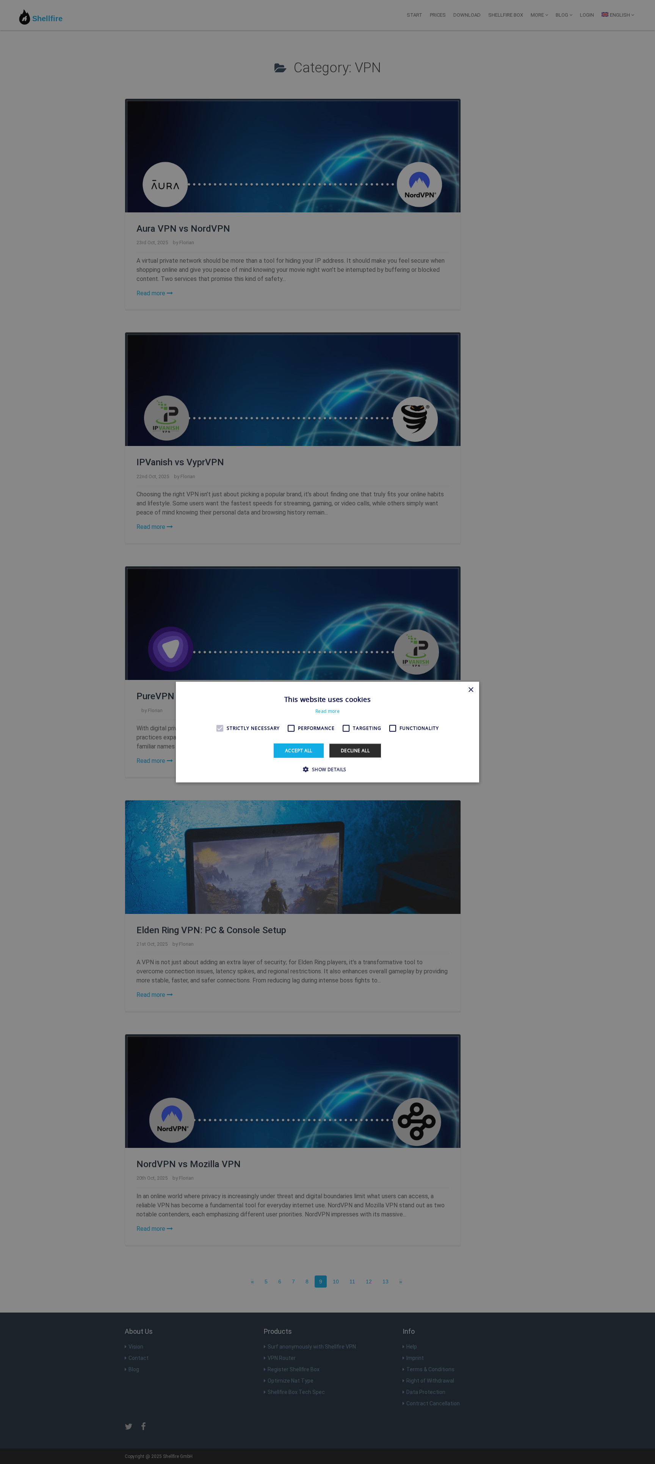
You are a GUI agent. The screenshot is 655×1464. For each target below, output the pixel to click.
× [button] (470, 689)
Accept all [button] (298, 750)
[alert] (327, 732)
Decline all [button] (355, 750)
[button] (327, 769)
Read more (327, 711)
